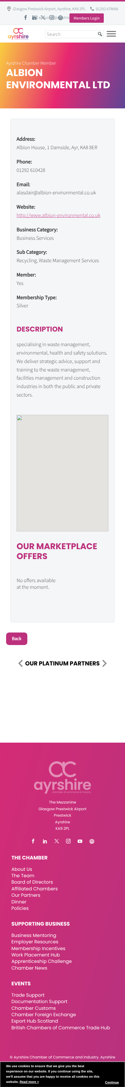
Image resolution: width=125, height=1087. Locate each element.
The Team (22, 875)
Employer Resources (34, 941)
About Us (21, 869)
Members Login (86, 18)
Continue (112, 1082)
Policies (19, 908)
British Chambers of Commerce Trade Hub (60, 1027)
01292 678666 (107, 8)
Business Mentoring (33, 935)
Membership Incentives (38, 948)
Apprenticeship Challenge (41, 961)
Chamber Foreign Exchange (43, 1014)
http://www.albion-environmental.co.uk (58, 215)
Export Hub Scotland (34, 1021)
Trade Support (27, 995)
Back (17, 639)
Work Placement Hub (35, 955)
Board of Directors (32, 882)
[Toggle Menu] (111, 33)
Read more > (29, 1082)
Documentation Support (39, 1001)
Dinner (18, 902)
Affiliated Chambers (34, 888)
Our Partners (25, 895)
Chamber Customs (33, 1008)
